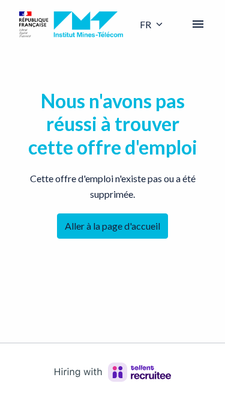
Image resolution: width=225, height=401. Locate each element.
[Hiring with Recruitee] (113, 372)
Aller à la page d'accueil (112, 225)
